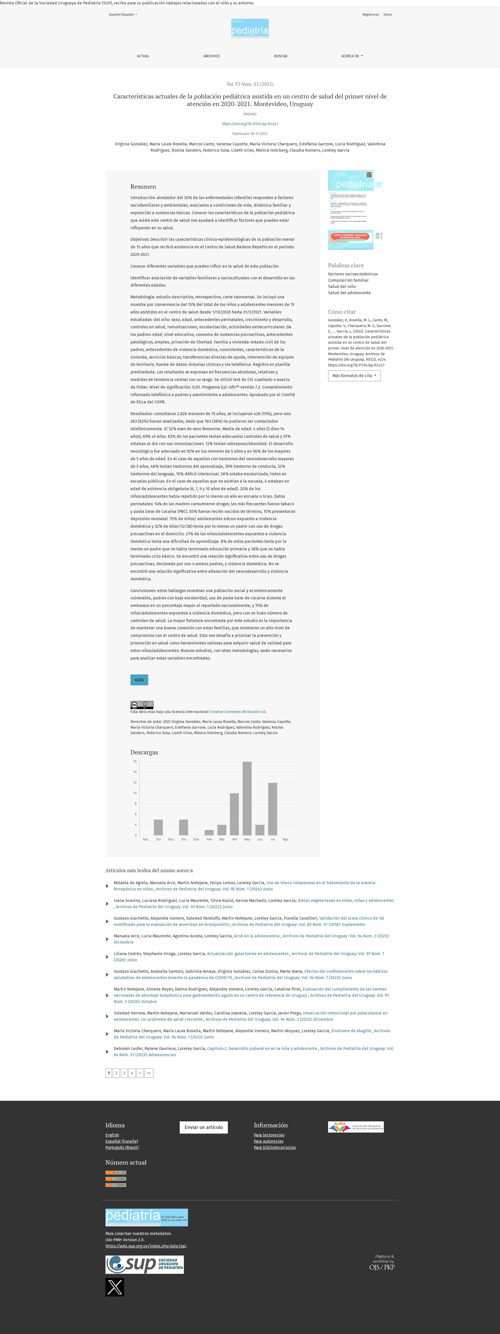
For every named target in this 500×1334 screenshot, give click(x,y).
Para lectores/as (269, 1135)
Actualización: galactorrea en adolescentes (248, 953)
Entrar (388, 14)
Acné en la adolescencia (257, 935)
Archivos (211, 56)
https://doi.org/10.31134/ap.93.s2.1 (250, 124)
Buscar (280, 56)
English (112, 1135)
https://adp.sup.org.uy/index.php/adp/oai (145, 1246)
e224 (139, 679)
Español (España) (124, 14)
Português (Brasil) (122, 1147)
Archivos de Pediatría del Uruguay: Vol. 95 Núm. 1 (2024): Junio (214, 889)
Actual (143, 56)
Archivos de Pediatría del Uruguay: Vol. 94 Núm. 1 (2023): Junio (293, 977)
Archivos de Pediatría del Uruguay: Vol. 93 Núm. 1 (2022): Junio (174, 906)
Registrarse (370, 14)
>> (149, 1073)
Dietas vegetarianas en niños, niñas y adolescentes (346, 900)
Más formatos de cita (353, 375)
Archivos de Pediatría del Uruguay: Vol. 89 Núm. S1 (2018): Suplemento (298, 924)
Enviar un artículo (204, 1127)
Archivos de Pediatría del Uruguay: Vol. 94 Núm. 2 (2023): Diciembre (269, 1019)
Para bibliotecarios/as (275, 1147)
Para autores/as (268, 1141)
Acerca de (350, 56)
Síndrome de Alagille (351, 1030)
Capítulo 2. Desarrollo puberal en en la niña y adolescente (262, 1048)
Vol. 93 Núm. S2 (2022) (250, 84)
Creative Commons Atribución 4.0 (237, 712)
